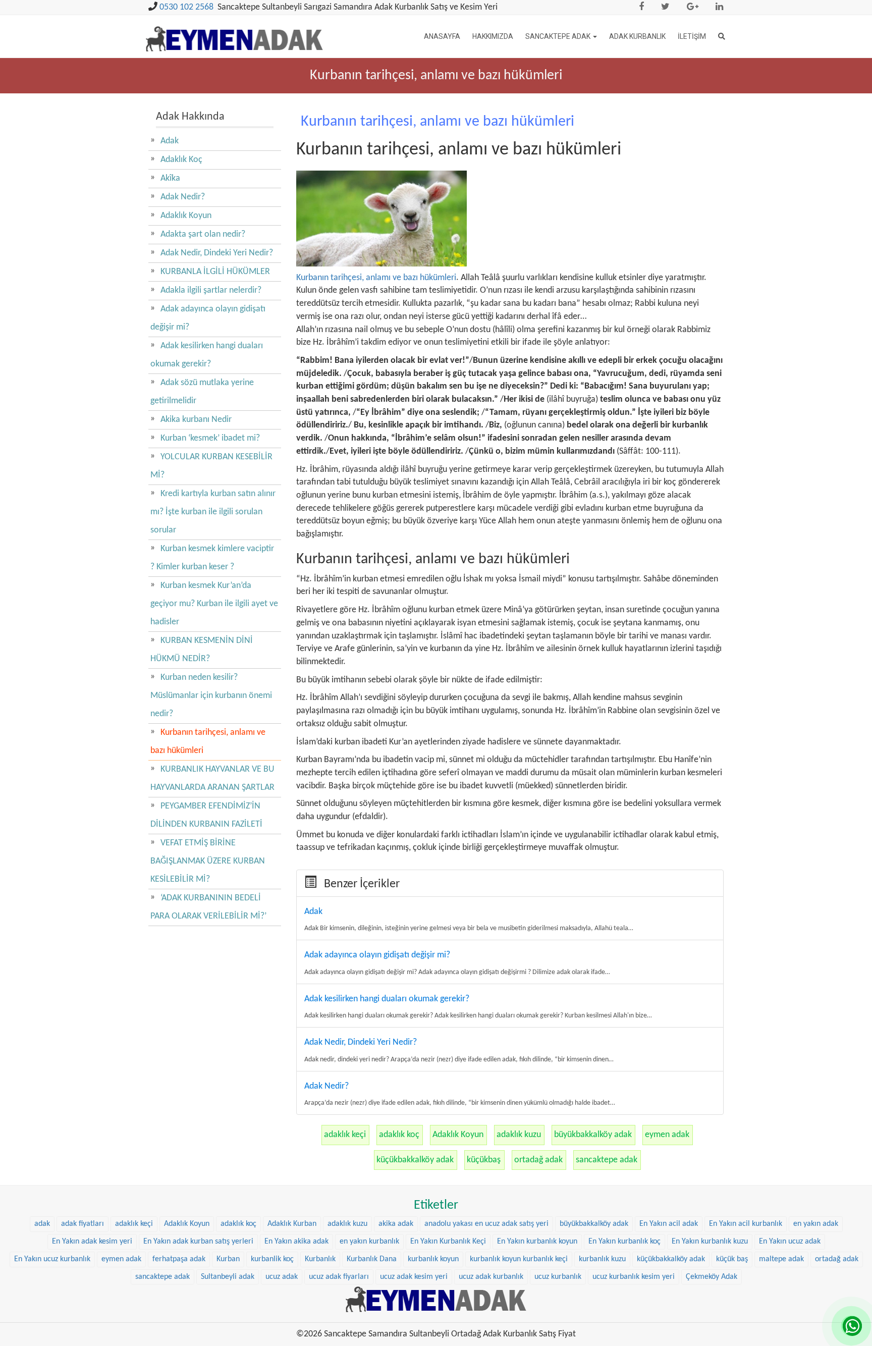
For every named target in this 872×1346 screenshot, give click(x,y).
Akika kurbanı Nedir (196, 419)
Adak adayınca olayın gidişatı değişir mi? (207, 318)
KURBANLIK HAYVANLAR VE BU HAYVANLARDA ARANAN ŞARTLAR (212, 778)
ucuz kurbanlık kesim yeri (633, 1277)
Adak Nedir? (182, 197)
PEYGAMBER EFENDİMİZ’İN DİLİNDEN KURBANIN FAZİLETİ (206, 815)
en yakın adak (815, 1224)
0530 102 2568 (186, 7)
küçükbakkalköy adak (415, 1160)
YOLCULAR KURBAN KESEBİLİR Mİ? (211, 466)
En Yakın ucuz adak (790, 1241)
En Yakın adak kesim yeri (92, 1241)
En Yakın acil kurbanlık (745, 1224)
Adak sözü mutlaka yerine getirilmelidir (202, 392)
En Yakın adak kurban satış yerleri (198, 1241)
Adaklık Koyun (457, 1135)
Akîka (170, 178)
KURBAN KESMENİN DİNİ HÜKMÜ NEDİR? (201, 650)
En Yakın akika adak (296, 1241)
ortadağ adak (538, 1160)
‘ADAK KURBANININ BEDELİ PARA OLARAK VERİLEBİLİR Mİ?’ (208, 907)
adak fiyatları (82, 1224)
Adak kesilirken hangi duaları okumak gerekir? (206, 355)
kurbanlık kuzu (602, 1259)
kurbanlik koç (272, 1259)
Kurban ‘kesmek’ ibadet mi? (210, 438)
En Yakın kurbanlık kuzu (710, 1241)
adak (42, 1224)
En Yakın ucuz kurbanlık (52, 1259)
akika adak (395, 1224)
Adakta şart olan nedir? (202, 234)
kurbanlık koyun (433, 1259)
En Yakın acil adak (668, 1224)
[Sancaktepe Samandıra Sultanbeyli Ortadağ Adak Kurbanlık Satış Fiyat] (234, 33)
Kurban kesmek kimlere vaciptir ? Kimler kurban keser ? (212, 558)
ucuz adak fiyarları (339, 1277)
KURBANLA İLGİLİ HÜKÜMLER (215, 272)
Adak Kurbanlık (637, 36)
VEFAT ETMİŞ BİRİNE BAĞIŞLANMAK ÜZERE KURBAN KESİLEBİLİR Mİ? (207, 861)
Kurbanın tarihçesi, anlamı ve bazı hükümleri (376, 278)
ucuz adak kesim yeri (414, 1277)
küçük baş (732, 1259)
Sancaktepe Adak (558, 36)
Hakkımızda (492, 36)
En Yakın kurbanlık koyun (537, 1241)
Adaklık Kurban (291, 1224)
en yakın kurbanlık (369, 1241)
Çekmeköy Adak (711, 1277)
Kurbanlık (320, 1259)
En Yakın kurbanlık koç (624, 1241)
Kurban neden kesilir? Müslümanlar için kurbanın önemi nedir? (211, 696)
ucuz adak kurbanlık (491, 1277)
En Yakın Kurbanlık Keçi (448, 1241)
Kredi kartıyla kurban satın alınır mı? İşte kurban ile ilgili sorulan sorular (213, 512)
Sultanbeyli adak (227, 1277)
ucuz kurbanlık (557, 1277)
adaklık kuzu (519, 1135)
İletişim (692, 36)
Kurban (228, 1259)
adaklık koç (399, 1135)
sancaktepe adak (606, 1160)
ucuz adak (281, 1277)
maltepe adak (781, 1259)
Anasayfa (442, 36)
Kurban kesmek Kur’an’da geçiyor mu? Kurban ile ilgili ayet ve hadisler (214, 604)
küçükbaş (484, 1160)
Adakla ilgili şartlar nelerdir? (210, 290)
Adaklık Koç (181, 160)
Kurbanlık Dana (372, 1259)
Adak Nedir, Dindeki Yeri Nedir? (216, 253)
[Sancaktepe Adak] (436, 1299)
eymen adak (667, 1135)
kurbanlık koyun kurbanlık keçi (519, 1259)
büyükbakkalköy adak (593, 1135)
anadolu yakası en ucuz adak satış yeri (486, 1224)
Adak (169, 141)
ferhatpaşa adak (178, 1259)
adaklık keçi (345, 1135)
